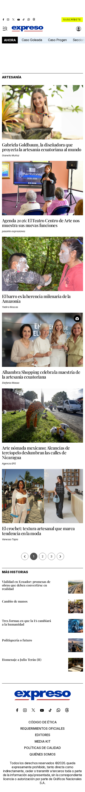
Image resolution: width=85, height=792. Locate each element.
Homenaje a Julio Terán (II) (21, 659)
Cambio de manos (14, 601)
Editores (42, 735)
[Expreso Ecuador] (42, 699)
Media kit (43, 741)
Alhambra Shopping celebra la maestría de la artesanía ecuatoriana (41, 374)
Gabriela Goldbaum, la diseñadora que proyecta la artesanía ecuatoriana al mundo (41, 147)
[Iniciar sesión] (78, 28)
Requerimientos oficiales (42, 728)
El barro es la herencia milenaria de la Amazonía (36, 298)
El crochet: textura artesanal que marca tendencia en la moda (38, 530)
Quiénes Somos (42, 754)
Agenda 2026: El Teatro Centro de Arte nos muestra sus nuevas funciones (40, 222)
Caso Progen (57, 40)
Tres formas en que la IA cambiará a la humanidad (26, 622)
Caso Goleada (32, 40)
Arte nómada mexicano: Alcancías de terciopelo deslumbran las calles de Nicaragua (36, 452)
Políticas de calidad (42, 748)
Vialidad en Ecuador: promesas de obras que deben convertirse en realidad (26, 585)
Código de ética (42, 722)
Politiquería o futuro (17, 640)
